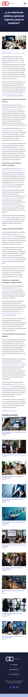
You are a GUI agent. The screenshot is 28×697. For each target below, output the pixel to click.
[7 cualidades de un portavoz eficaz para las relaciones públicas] (14, 605)
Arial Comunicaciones (11, 410)
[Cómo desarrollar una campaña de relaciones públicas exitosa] (14, 491)
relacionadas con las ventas (15, 62)
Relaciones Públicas (21, 53)
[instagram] (14, 687)
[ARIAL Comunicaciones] (7, 1)
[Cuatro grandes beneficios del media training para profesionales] (14, 536)
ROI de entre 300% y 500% (8, 259)
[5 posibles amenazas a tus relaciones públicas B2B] (14, 582)
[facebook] (10, 687)
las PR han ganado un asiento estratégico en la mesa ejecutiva (13, 313)
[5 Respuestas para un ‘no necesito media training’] (14, 446)
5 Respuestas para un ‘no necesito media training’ (14, 454)
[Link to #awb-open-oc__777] (25, 3)
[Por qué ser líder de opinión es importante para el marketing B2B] (14, 514)
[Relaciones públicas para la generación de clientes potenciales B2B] (14, 424)
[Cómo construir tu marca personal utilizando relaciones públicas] (14, 559)
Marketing (15, 53)
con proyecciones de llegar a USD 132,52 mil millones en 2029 (13, 93)
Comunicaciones (10, 53)
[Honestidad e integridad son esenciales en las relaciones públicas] (14, 468)
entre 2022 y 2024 (19, 268)
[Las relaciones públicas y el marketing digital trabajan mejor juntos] (14, 628)
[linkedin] (17, 687)
